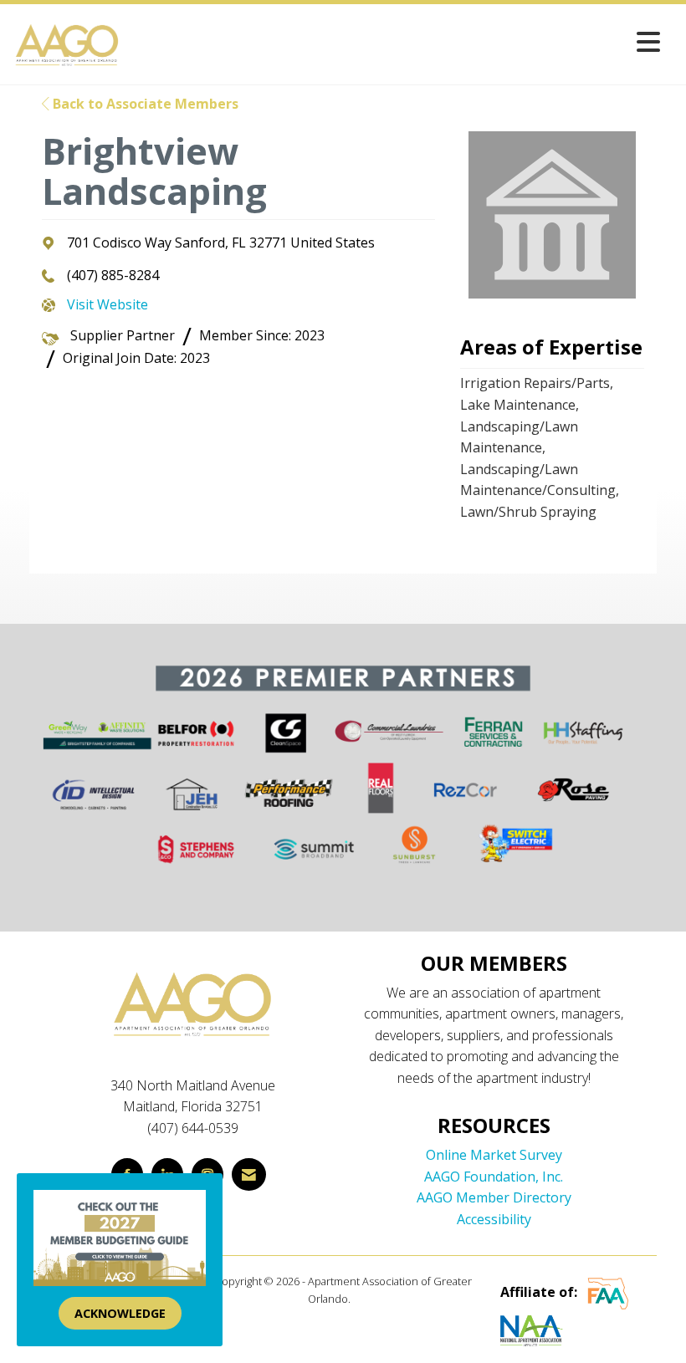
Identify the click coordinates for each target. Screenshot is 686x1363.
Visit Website (107, 304)
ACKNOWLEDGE (120, 1313)
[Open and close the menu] (395, 41)
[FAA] (608, 1293)
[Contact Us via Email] (249, 1174)
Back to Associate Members (143, 103)
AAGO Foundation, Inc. (493, 1176)
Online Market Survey (494, 1155)
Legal (366, 1298)
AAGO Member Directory (494, 1197)
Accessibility (494, 1219)
